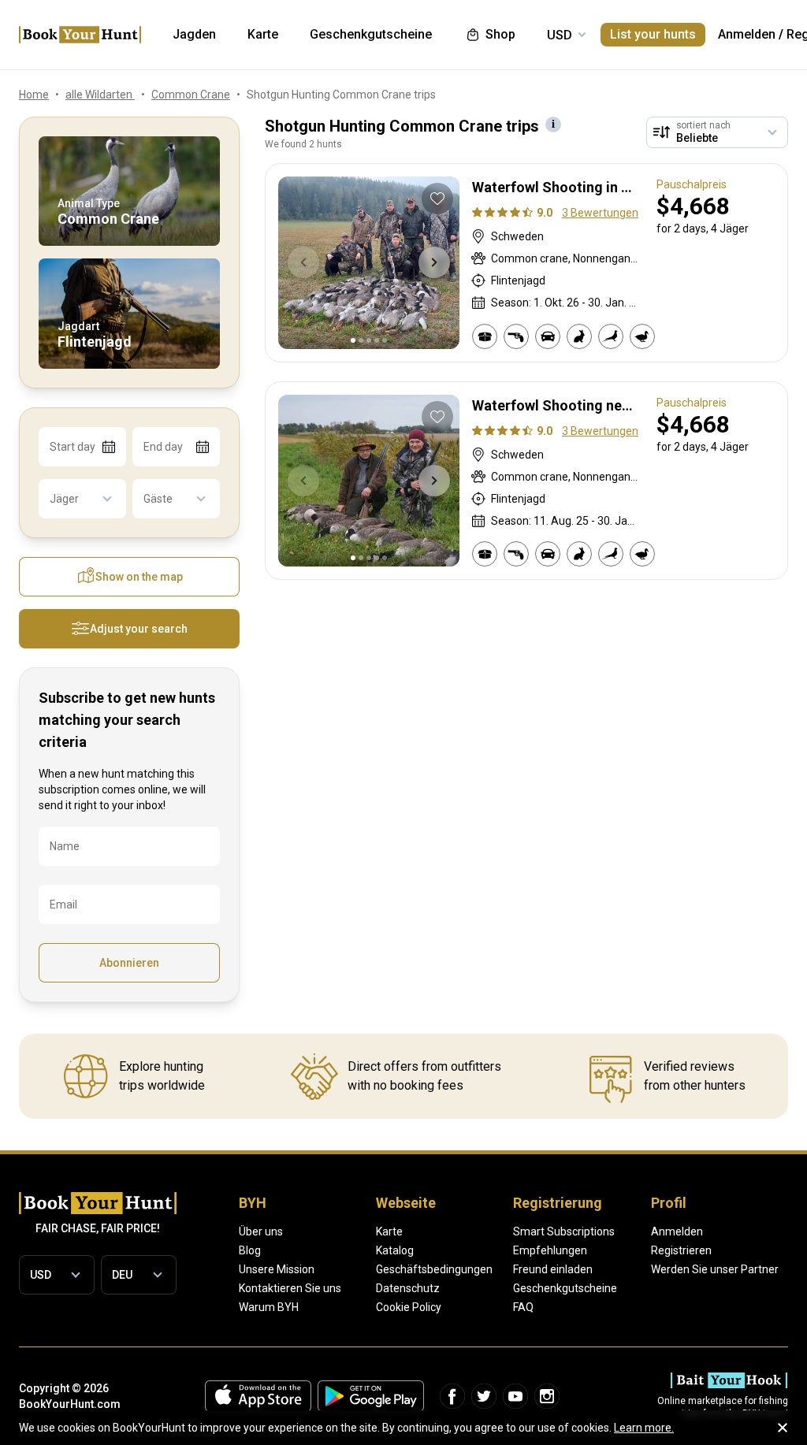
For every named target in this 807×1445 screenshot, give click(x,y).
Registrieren (681, 1250)
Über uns (261, 1231)
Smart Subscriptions (564, 1231)
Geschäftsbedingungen (434, 1269)
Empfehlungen (550, 1250)
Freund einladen (553, 1269)
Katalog (395, 1250)
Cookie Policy (408, 1307)
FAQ (523, 1307)
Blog (250, 1250)
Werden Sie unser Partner (715, 1269)
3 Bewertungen (600, 212)
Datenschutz (408, 1288)
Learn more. (644, 1427)
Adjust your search (139, 628)
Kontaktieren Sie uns (290, 1288)
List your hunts (653, 34)
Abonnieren (129, 963)
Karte (389, 1231)
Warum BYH (269, 1307)
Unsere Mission (276, 1269)
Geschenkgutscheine (565, 1288)
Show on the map (139, 576)
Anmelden (746, 34)
